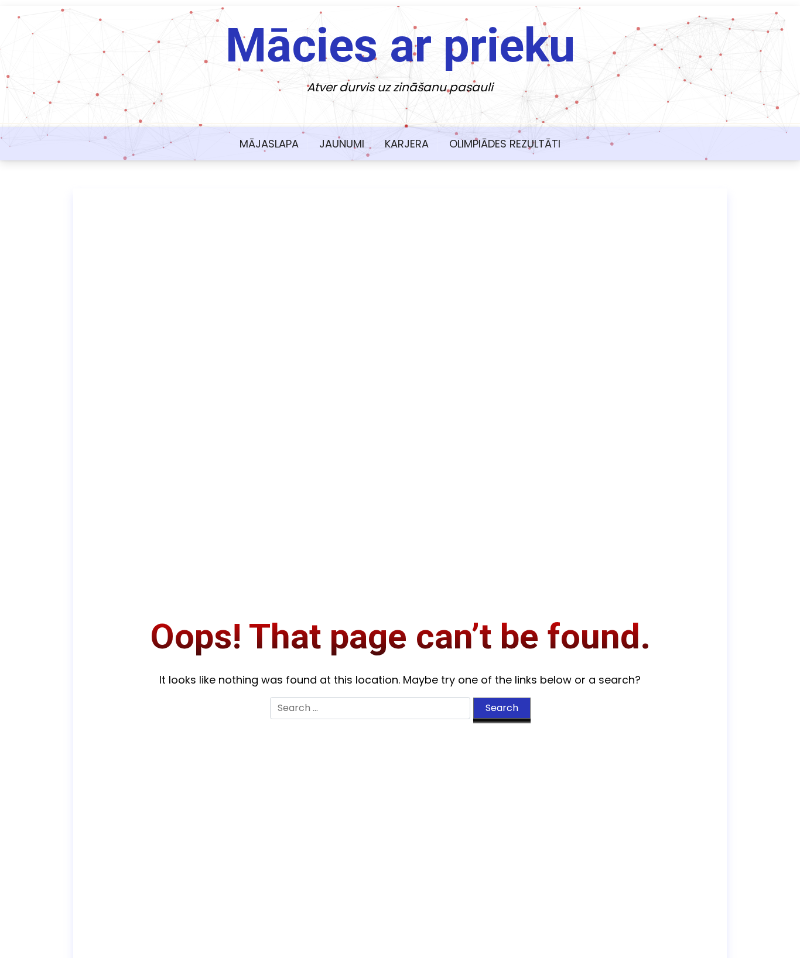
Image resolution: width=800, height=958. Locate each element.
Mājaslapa (269, 143)
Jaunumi (341, 143)
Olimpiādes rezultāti (504, 143)
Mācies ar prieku (400, 45)
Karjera (407, 143)
